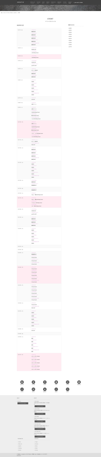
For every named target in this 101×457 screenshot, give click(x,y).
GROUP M (20, 2)
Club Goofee (37, 408)
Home (19, 441)
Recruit (19, 450)
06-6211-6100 (40, 413)
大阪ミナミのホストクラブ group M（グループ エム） (25, 0)
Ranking (19, 448)
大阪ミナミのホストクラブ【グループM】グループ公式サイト (30, 454)
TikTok (36, 450)
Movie (36, 446)
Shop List (20, 443)
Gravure (36, 443)
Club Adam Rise (38, 424)
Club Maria (37, 416)
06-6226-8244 (40, 436)
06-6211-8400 (40, 421)
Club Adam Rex (37, 431)
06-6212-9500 (79, 2)
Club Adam (37, 401)
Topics (36, 441)
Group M (19, 401)
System (19, 446)
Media (36, 448)
